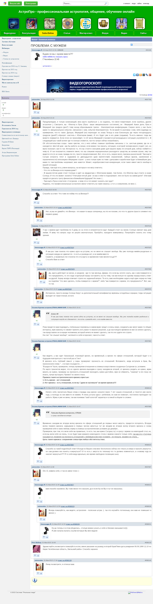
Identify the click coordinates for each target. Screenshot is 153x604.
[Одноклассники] (140, 75)
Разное (4, 87)
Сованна (35, 226)
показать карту (61, 57)
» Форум (5, 52)
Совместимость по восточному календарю (16, 135)
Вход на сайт (15, 3)
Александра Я (37, 50)
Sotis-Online (48, 33)
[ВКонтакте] (137, 75)
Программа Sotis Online (10, 156)
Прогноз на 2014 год (9, 73)
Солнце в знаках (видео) (10, 76)
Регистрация (31, 3)
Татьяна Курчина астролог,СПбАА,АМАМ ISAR (49, 307)
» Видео (5, 55)
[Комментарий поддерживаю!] (35, 112)
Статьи (67, 33)
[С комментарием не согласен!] (38, 112)
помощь (146, 3)
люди (134, 3)
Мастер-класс (86, 33)
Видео (124, 33)
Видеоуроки (10, 33)
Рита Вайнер (36, 542)
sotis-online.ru (49, 57)
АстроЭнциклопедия (9, 152)
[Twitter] (134, 75)
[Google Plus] (150, 75)
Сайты (143, 33)
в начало (127, 3)
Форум (105, 33)
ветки (150, 95)
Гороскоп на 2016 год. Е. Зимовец (14, 66)
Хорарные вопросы (47, 39)
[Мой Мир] (143, 75)
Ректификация (7, 63)
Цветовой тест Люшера (10, 138)
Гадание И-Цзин (8, 142)
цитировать (47, 66)
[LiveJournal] (147, 75)
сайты (139, 3)
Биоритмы (5, 145)
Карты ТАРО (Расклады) (10, 148)
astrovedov (36, 99)
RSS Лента (5, 91)
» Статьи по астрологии (10, 59)
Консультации (29, 33)
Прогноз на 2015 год (9, 69)
